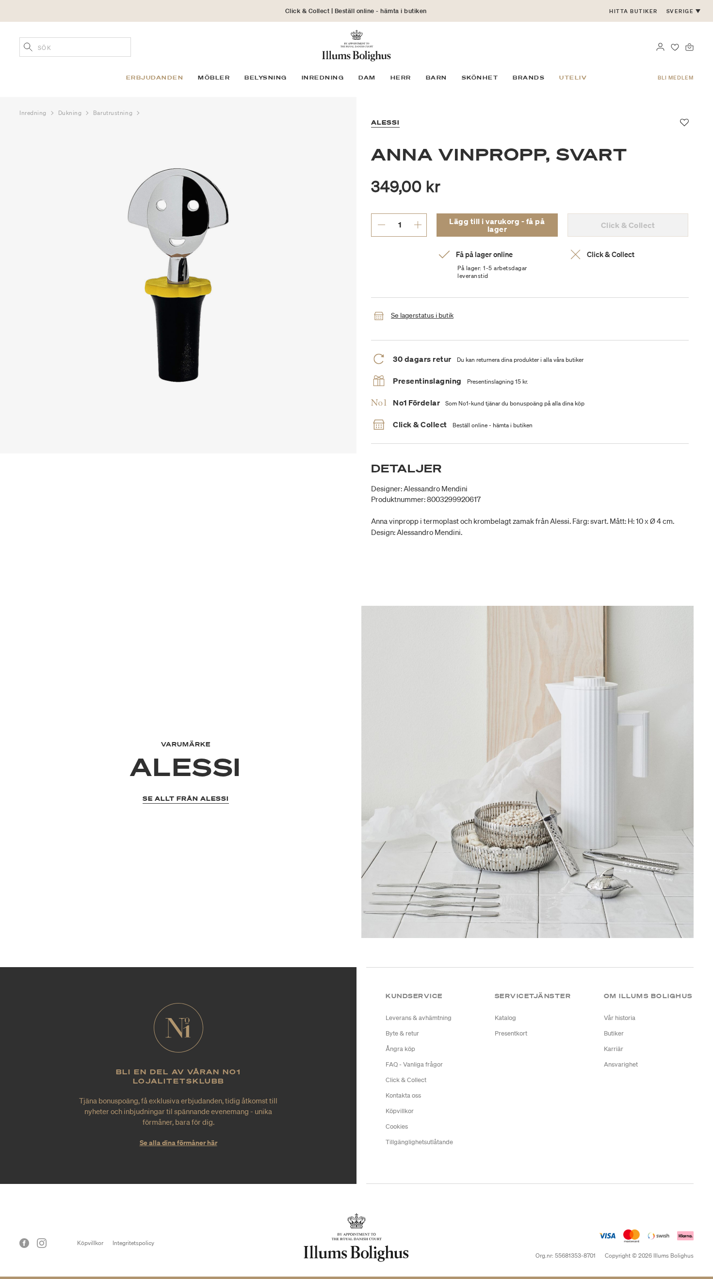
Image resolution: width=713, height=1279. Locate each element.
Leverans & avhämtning (419, 1018)
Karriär (613, 1049)
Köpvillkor (400, 1111)
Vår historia (619, 1018)
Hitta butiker (633, 11)
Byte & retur (402, 1033)
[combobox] (75, 47)
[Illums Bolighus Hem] (356, 44)
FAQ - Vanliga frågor (414, 1064)
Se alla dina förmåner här (178, 1142)
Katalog (505, 1018)
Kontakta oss (403, 1095)
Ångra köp (400, 1049)
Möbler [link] (214, 77)
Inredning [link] (323, 77)
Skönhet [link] (480, 77)
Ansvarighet (621, 1064)
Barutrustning (113, 113)
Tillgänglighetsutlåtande (419, 1142)
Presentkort (511, 1033)
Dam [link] (367, 77)
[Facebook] (24, 1243)
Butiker (614, 1033)
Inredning (34, 113)
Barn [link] (436, 77)
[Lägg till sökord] (28, 48)
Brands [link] (529, 77)
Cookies (397, 1126)
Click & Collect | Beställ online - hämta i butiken (356, 11)
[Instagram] (42, 1243)
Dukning (70, 113)
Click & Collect (406, 1080)
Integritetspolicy (133, 1243)
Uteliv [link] (573, 77)
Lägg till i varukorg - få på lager (497, 225)
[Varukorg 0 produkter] (689, 46)
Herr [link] (400, 77)
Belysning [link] (265, 77)
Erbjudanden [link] (155, 77)
